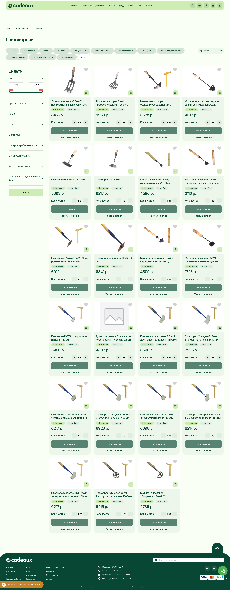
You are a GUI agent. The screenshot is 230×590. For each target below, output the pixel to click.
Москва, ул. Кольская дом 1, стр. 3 (116, 578)
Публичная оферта (87, 587)
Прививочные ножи (102, 51)
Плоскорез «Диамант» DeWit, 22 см (114, 260)
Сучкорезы (61, 51)
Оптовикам (87, 5)
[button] (192, 5)
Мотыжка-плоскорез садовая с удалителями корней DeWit (203, 103)
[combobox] (211, 51)
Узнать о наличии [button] (70, 137)
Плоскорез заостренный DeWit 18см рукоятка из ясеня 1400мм (69, 494)
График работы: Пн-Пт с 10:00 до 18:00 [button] (118, 574)
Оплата (111, 5)
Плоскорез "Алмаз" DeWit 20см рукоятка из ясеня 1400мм (69, 260)
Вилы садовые (29, 51)
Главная (9, 28)
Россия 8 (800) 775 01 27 (112, 571)
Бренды (121, 5)
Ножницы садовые (17, 57)
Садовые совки (67, 57)
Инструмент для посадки (43, 57)
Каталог (74, 5)
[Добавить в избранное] (86, 70)
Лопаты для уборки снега (171, 51)
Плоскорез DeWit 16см (108, 179)
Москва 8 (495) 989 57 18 (112, 567)
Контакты (149, 5)
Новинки (50, 571)
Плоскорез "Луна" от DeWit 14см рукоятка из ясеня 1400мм (114, 494)
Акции (49, 579)
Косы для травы (80, 51)
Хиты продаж (52, 575)
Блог (130, 5)
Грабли (12, 51)
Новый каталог (22, 28)
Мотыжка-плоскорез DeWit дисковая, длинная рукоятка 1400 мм (201, 181)
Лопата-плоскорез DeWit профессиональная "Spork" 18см (111, 103)
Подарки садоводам (55, 567)
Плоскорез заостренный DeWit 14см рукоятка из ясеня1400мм (69, 416)
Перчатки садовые (125, 51)
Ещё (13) (84, 57)
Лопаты (46, 51)
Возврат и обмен (13, 579)
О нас (138, 5)
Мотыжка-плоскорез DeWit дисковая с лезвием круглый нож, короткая (201, 260)
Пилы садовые (146, 51)
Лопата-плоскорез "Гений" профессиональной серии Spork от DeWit (69, 103)
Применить (26, 192)
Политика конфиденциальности (143, 587)
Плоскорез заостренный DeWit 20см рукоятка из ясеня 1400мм (158, 338)
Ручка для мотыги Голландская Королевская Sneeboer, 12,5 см (113, 338)
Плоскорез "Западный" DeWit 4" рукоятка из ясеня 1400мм (157, 416)
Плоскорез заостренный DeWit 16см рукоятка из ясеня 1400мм (203, 416)
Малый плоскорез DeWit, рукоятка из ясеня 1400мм (155, 181)
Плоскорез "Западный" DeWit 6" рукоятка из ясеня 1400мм (113, 416)
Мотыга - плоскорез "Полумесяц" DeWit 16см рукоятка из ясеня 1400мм (155, 494)
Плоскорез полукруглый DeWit (68, 179)
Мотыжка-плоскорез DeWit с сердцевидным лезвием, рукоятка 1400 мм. (156, 260)
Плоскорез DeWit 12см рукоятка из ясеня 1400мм (69, 338)
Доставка (99, 5)
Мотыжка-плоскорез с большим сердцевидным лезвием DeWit (154, 103)
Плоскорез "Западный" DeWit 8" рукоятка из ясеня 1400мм (202, 338)
